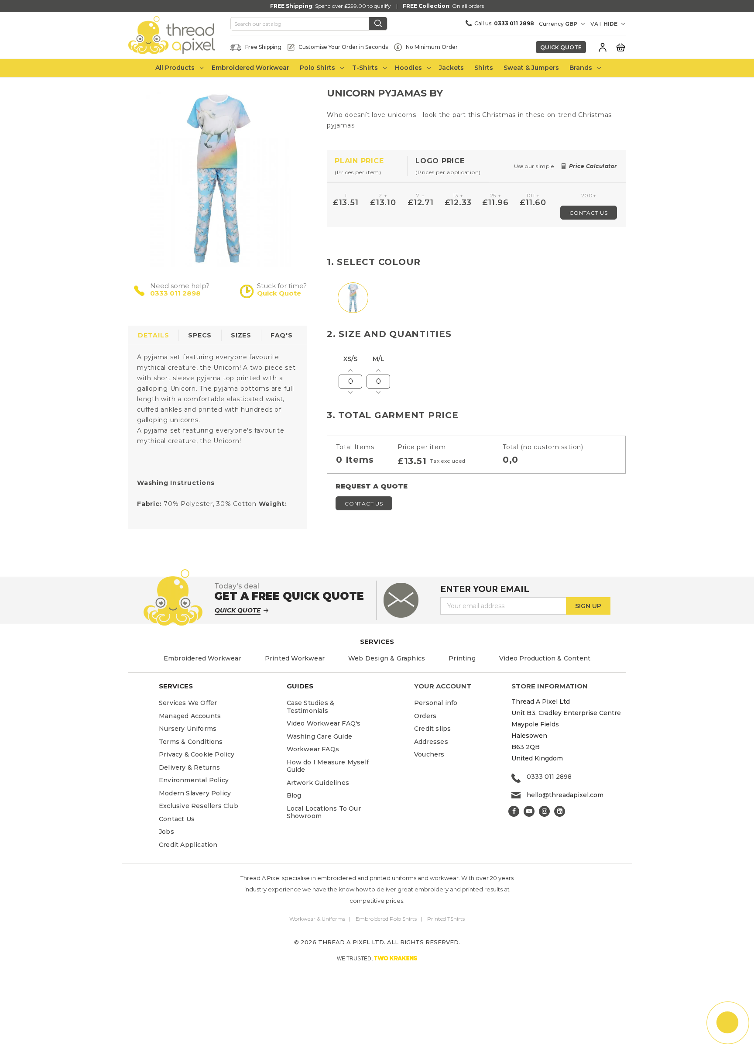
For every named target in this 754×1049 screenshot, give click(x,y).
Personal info (436, 703)
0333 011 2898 (175, 293)
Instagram (544, 811)
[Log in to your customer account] (602, 47)
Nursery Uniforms (187, 729)
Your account (442, 686)
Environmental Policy (194, 780)
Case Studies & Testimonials (311, 707)
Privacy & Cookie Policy (197, 754)
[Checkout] (620, 47)
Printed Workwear (295, 658)
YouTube (529, 811)
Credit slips (432, 729)
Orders (425, 716)
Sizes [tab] (241, 335)
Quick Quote (561, 47)
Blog (294, 795)
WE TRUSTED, (377, 958)
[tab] (367, 166)
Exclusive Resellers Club (198, 806)
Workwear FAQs (313, 749)
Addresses (431, 742)
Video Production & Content (544, 658)
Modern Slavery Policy (195, 793)
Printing (462, 658)
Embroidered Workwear (202, 658)
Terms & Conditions (191, 742)
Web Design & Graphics (386, 658)
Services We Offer (188, 703)
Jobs (166, 832)
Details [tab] (153, 335)
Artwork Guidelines (318, 783)
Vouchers (429, 754)
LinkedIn (559, 811)
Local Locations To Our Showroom (324, 812)
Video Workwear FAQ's (324, 723)
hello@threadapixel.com (565, 795)
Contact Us (588, 213)
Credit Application (188, 845)
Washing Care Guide (320, 736)
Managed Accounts (190, 716)
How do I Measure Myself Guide (328, 766)
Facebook (513, 811)
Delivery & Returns (189, 767)
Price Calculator (593, 166)
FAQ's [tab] (282, 335)
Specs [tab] (200, 335)
